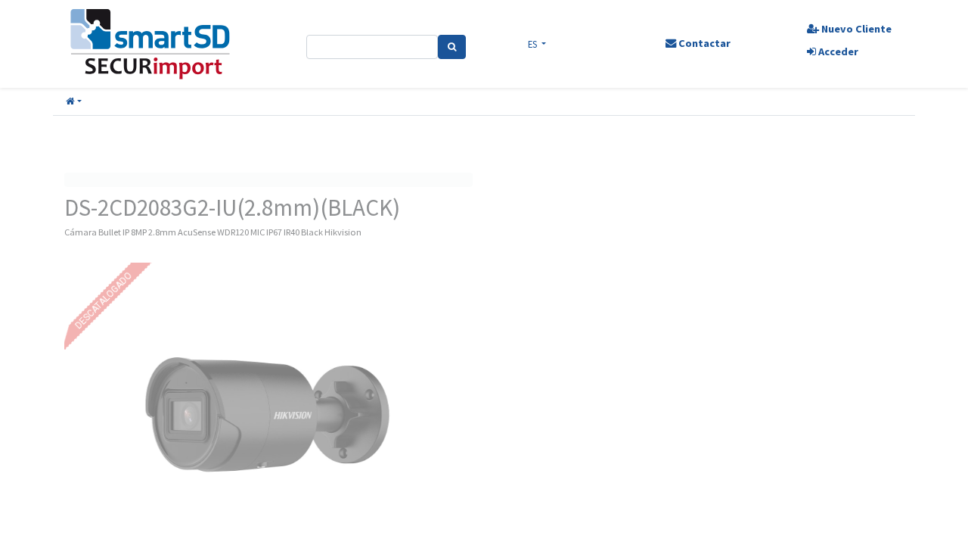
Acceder (837, 51)
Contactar (703, 43)
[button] (74, 102)
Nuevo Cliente (855, 29)
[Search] (452, 47)
